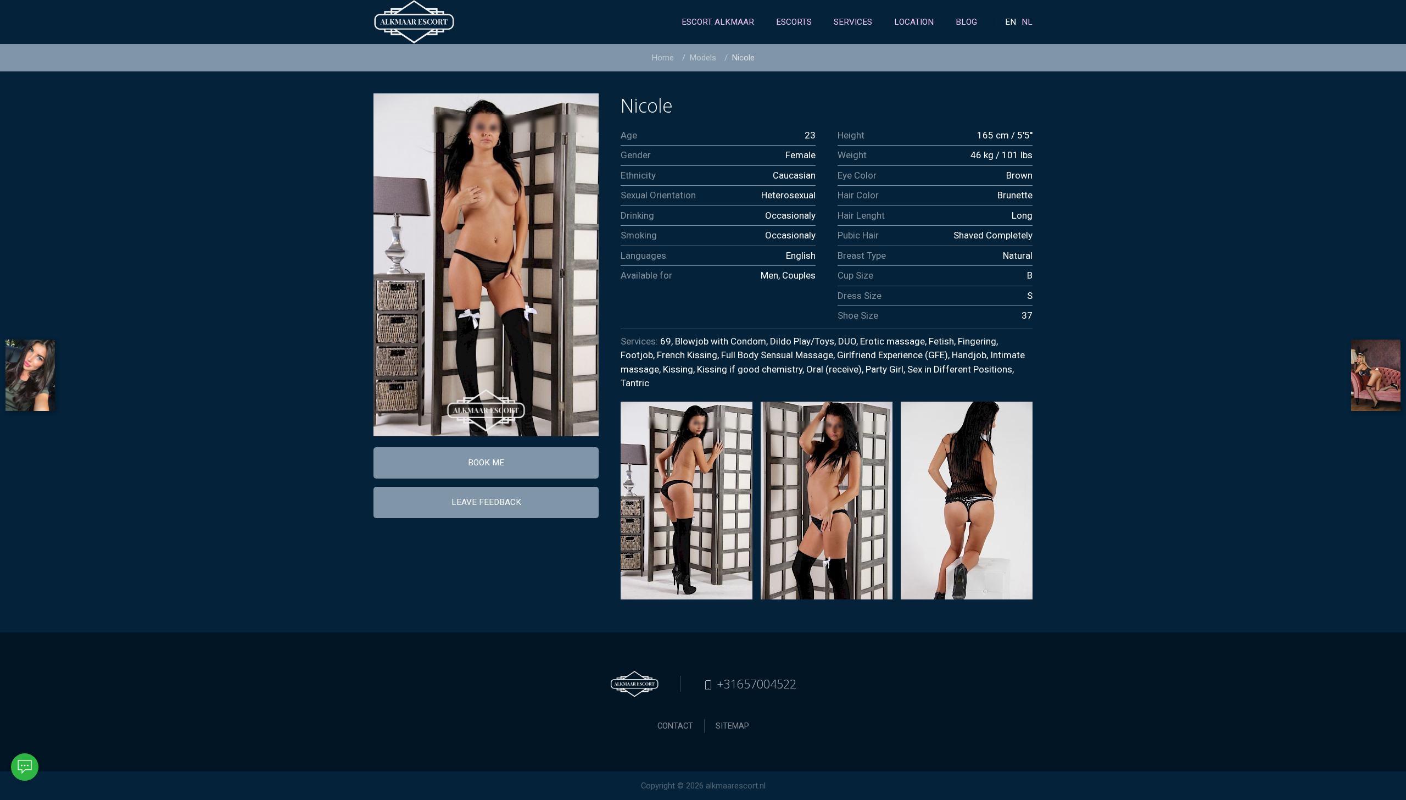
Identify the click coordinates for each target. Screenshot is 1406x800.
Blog (966, 22)
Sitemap (732, 726)
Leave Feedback (486, 502)
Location (914, 22)
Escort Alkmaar (718, 22)
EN (1010, 22)
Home (663, 58)
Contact (675, 726)
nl (1027, 22)
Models (703, 58)
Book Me (486, 463)
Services (853, 22)
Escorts (794, 22)
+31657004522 (754, 684)
